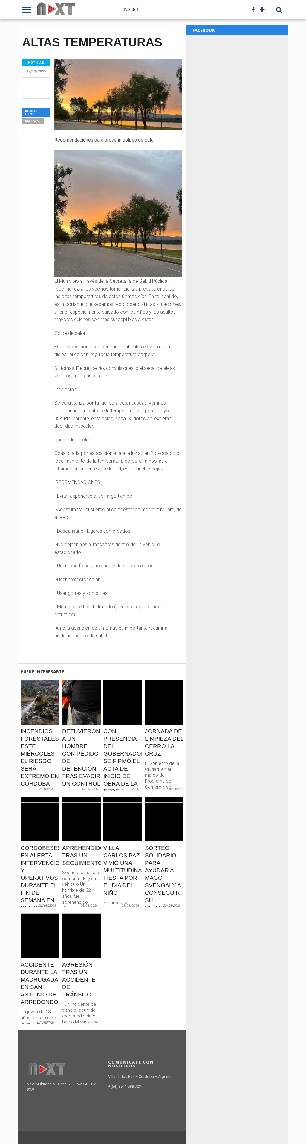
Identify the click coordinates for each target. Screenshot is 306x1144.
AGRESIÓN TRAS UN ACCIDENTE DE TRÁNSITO (79, 979)
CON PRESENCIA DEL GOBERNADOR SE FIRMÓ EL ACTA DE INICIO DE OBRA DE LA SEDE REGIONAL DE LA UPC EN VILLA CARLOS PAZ (122, 776)
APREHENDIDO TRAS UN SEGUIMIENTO (81, 855)
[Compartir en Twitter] (40, 715)
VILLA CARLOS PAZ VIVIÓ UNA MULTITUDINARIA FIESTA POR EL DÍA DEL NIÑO (122, 870)
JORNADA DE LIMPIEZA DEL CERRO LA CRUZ (164, 742)
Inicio (130, 10)
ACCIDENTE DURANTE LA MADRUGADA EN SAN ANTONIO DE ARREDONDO (39, 983)
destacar (33, 120)
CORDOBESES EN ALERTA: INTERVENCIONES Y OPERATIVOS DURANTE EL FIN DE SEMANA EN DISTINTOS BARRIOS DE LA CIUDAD (40, 885)
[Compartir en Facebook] (28, 715)
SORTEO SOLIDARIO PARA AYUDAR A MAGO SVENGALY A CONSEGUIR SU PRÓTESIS (163, 878)
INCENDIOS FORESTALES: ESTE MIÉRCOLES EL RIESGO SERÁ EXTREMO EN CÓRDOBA (40, 757)
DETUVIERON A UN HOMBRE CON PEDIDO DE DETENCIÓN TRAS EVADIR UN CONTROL (81, 757)
